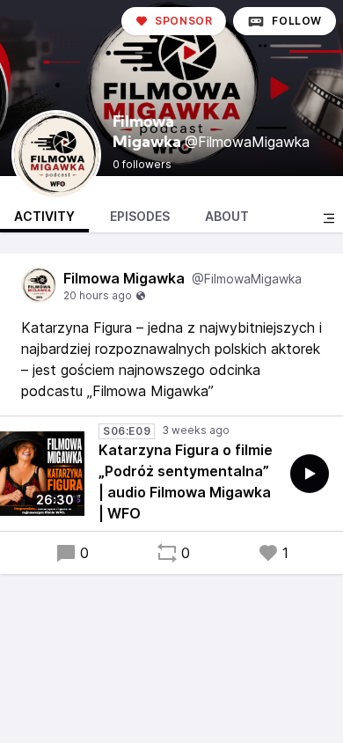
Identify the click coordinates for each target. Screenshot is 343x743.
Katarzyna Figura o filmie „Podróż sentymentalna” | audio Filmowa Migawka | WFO (186, 481)
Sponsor (183, 20)
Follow (297, 20)
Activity (44, 216)
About (227, 216)
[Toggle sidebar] (329, 218)
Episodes (140, 216)
